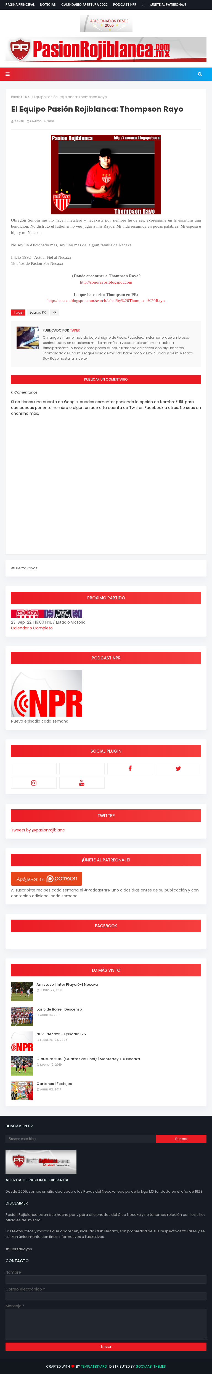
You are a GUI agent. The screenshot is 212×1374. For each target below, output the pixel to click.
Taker (19, 121)
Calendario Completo (32, 628)
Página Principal (20, 4)
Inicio (15, 97)
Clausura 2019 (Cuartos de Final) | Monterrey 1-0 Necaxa (88, 1059)
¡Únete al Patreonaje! (168, 4)
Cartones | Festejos (54, 1083)
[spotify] (82, 768)
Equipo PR (38, 312)
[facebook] (130, 768)
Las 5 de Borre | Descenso (59, 1009)
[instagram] (34, 783)
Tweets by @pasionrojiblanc (38, 830)
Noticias (48, 4)
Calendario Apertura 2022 (84, 4)
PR (25, 97)
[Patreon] (34, 768)
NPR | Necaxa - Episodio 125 (61, 1034)
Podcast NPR (124, 4)
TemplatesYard (94, 1366)
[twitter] (178, 768)
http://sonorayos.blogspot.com (106, 282)
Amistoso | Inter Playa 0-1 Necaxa (67, 984)
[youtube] (82, 783)
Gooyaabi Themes (151, 1366)
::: (143, 4)
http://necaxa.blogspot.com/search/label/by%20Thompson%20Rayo (106, 300)
